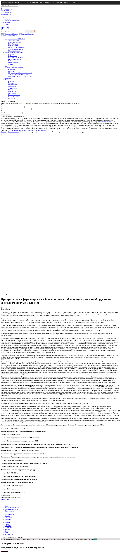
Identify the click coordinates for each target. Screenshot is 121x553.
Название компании (7, 109)
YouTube (7, 522)
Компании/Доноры (14, 42)
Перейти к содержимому (9, 36)
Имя (2, 105)
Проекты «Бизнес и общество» (53, 2)
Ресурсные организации (16, 47)
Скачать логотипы (14, 95)
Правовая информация (12, 509)
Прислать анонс (6, 10)
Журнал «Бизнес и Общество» (18, 74)
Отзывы (7, 22)
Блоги (41, 2)
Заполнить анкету (6, 12)
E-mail (3, 113)
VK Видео (8, 524)
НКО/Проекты (13, 44)
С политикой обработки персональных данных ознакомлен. (29, 130)
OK (96, 539)
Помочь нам (5, 27)
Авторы (7, 19)
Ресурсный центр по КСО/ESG (10, 2)
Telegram (7, 529)
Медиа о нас (12, 86)
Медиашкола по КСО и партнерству (20, 76)
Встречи (11, 71)
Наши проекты (9, 511)
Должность (4, 111)
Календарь (67, 2)
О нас (73, 2)
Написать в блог (6, 14)
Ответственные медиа (15, 49)
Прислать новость (6, 9)
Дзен (6, 531)
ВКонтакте (8, 527)
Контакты (11, 98)
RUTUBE (8, 526)
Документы (12, 93)
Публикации (12, 56)
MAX (6, 532)
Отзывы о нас (12, 88)
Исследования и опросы (16, 57)
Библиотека (12, 61)
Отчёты (10, 90)
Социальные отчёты (14, 59)
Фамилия (4, 107)
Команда (11, 83)
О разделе (11, 54)
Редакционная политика (12, 20)
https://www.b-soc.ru (107, 122)
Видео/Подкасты (13, 62)
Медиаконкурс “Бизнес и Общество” (20, 73)
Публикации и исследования (29, 2)
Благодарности (13, 84)
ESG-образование (14, 51)
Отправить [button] (4, 551)
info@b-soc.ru (9, 534)
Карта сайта (8, 517)
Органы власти (13, 45)
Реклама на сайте (13, 96)
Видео (7, 24)
